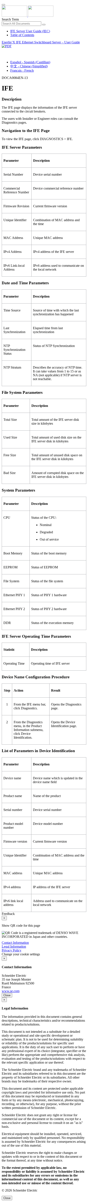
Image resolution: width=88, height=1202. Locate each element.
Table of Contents (22, 35)
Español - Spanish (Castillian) (30, 62)
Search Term (10, 19)
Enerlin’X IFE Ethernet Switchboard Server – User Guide (41, 42)
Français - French (22, 70)
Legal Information (14, 946)
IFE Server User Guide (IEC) (30, 31)
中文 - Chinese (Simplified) (29, 66)
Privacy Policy (11, 950)
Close (6, 995)
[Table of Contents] (3, 51)
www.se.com (10, 991)
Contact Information (15, 942)
